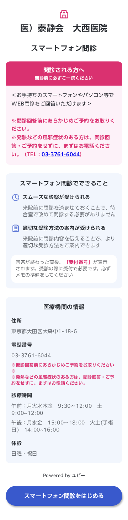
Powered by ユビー (64, 475)
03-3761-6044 (61, 154)
